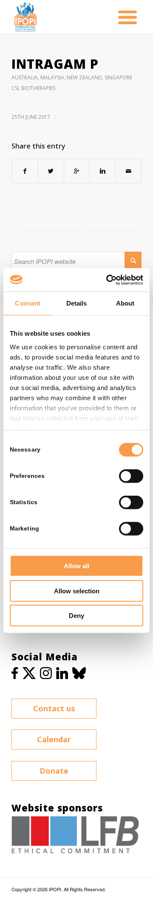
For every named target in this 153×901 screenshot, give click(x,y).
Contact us (54, 708)
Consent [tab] (27, 303)
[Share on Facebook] (25, 171)
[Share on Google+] (77, 171)
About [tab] (125, 303)
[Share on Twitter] (51, 171)
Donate (54, 771)
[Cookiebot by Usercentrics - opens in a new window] (108, 279)
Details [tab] (76, 303)
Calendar (54, 739)
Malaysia (52, 77)
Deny (76, 615)
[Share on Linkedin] (102, 171)
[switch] (131, 476)
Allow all (76, 566)
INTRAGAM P (55, 64)
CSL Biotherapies (33, 88)
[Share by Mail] (128, 171)
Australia (24, 77)
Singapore (118, 77)
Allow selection (76, 590)
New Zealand (84, 77)
